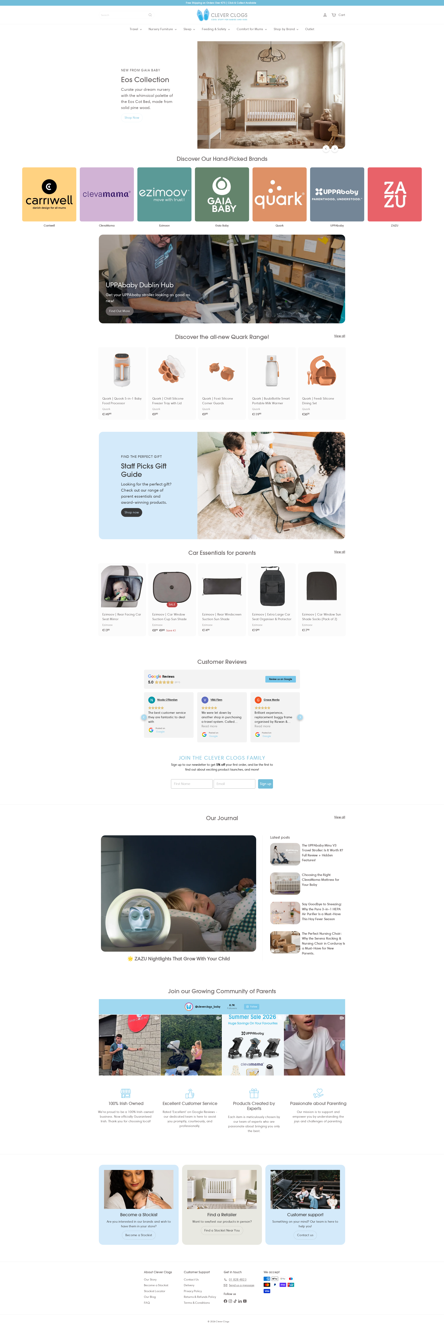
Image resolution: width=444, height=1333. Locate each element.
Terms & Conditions (197, 1303)
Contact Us (191, 1279)
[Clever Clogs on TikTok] (235, 1301)
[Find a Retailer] (222, 1189)
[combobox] (126, 15)
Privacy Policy (193, 1291)
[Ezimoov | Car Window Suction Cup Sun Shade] (172, 599)
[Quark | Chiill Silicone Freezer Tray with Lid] (172, 383)
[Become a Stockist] (138, 1189)
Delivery (189, 1285)
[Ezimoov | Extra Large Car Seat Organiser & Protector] (272, 599)
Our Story (150, 1279)
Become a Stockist (156, 1285)
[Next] (334, 148)
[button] (144, 717)
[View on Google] (151, 700)
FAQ (147, 1303)
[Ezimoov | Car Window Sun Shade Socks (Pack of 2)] (322, 599)
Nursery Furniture (161, 29)
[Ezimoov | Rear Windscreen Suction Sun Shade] (222, 599)
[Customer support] (305, 1189)
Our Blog (150, 1297)
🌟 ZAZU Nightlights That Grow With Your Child (178, 959)
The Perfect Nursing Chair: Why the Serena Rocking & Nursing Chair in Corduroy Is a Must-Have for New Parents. (323, 943)
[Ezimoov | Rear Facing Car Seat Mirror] (122, 599)
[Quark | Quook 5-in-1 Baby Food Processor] (122, 383)
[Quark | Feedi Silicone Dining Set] (322, 383)
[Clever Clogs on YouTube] (245, 1301)
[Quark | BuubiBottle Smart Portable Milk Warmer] (272, 383)
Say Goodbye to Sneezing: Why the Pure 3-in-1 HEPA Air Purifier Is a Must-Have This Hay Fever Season (321, 911)
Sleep (188, 29)
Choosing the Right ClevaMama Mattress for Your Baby (320, 880)
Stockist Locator (154, 1291)
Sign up (265, 784)
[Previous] (326, 148)
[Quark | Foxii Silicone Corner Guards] (222, 383)
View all (339, 336)
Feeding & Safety (214, 29)
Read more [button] (156, 726)
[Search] (150, 15)
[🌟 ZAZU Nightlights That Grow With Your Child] (178, 893)
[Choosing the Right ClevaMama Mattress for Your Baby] (285, 883)
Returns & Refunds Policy (200, 1297)
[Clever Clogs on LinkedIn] (240, 1301)
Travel (134, 29)
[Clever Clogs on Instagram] (230, 1301)
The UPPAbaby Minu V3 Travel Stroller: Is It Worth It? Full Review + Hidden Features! (322, 852)
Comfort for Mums (250, 29)
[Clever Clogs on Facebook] (225, 1301)
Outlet (309, 29)
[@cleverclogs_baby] (188, 1006)
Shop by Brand (285, 29)
